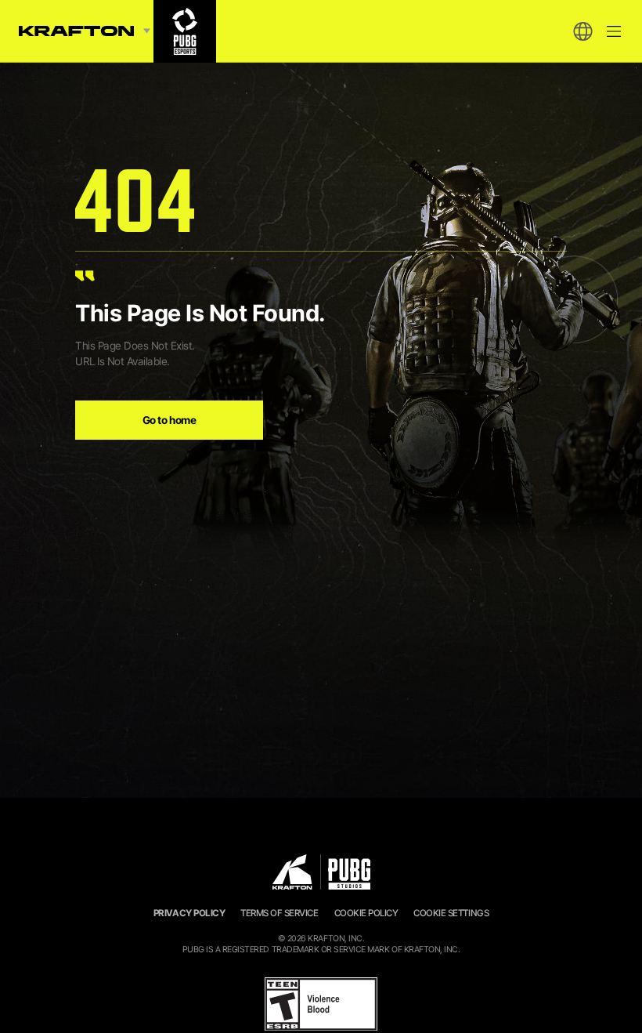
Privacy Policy (189, 913)
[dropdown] (582, 31)
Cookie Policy (366, 913)
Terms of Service (279, 913)
